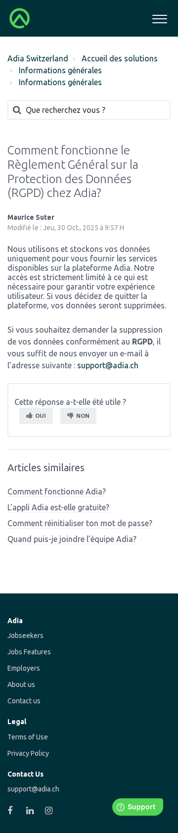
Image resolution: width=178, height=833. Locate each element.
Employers (23, 668)
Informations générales (60, 70)
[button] (159, 17)
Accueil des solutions (120, 58)
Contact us (24, 701)
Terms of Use (27, 737)
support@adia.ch (107, 365)
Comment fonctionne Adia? (56, 491)
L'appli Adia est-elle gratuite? (58, 507)
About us (21, 684)
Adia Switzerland (37, 58)
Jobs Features (29, 652)
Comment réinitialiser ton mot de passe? (79, 523)
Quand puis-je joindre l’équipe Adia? (71, 539)
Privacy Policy (28, 753)
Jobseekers (25, 635)
